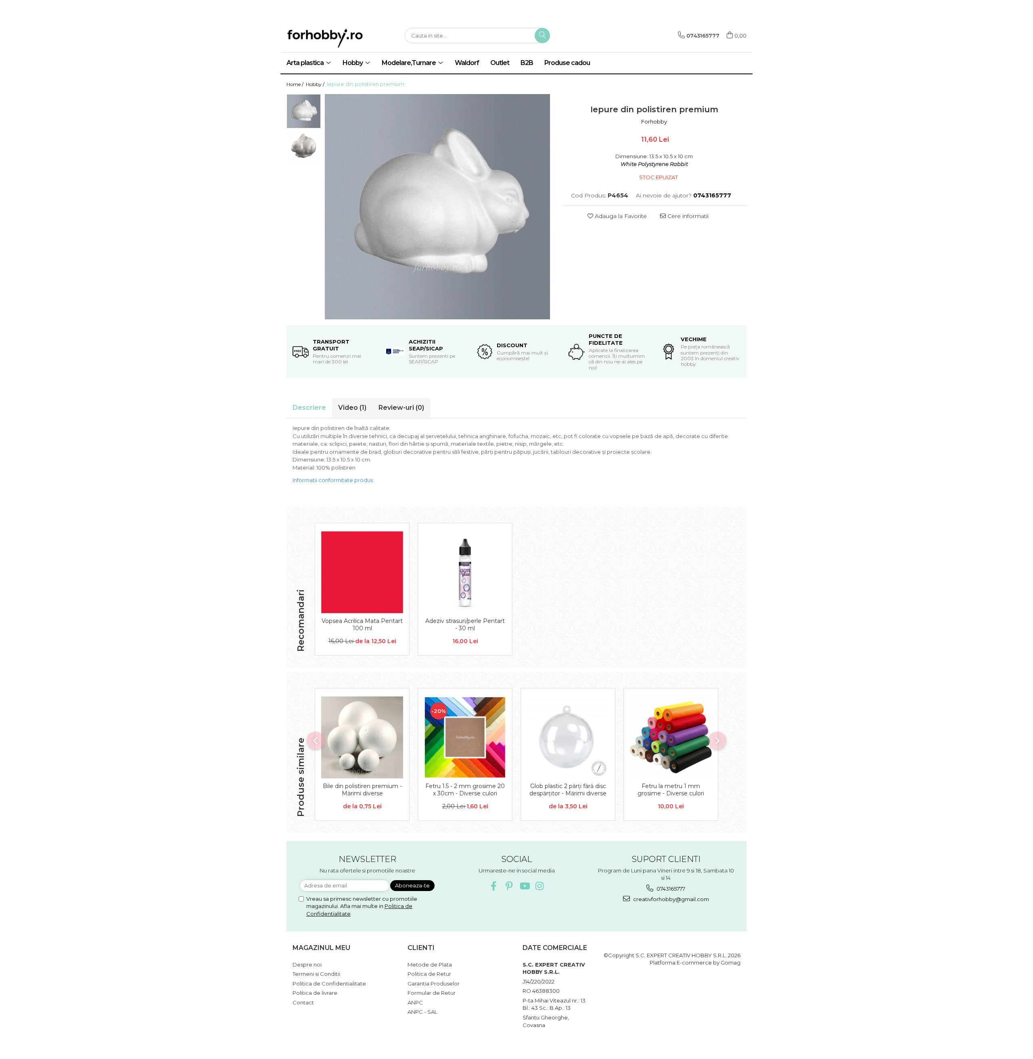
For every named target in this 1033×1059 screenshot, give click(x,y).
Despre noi (307, 964)
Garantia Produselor (434, 983)
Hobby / (316, 84)
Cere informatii (687, 216)
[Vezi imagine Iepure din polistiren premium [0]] (303, 111)
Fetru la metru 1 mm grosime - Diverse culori (671, 789)
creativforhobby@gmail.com (670, 899)
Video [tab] (352, 407)
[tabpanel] (437, 206)
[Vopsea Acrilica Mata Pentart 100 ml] (362, 572)
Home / (295, 84)
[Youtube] (524, 886)
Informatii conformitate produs (333, 480)
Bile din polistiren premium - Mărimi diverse (362, 789)
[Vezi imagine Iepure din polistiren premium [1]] (303, 145)
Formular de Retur (432, 993)
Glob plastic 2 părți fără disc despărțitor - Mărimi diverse (567, 789)
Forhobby (654, 121)
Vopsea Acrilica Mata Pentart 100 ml (362, 624)
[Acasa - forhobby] (338, 38)
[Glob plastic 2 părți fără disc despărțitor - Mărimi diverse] (568, 737)
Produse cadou (567, 63)
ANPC (415, 1002)
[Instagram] (540, 886)
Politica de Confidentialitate (329, 983)
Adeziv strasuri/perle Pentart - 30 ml (465, 624)
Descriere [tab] (309, 407)
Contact (303, 1002)
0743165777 (670, 888)
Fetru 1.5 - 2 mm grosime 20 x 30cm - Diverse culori (465, 789)
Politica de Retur (429, 974)
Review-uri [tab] (401, 407)
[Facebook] (494, 886)
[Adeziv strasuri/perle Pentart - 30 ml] (465, 572)
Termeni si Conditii (316, 974)
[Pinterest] (509, 886)
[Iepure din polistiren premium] (437, 206)
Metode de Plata (430, 964)
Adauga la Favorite (620, 216)
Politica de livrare (315, 993)
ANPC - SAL (422, 1012)
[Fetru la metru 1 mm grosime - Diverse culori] (671, 737)
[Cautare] (542, 35)
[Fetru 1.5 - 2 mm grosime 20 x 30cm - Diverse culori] (465, 737)
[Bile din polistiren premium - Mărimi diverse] (362, 737)
